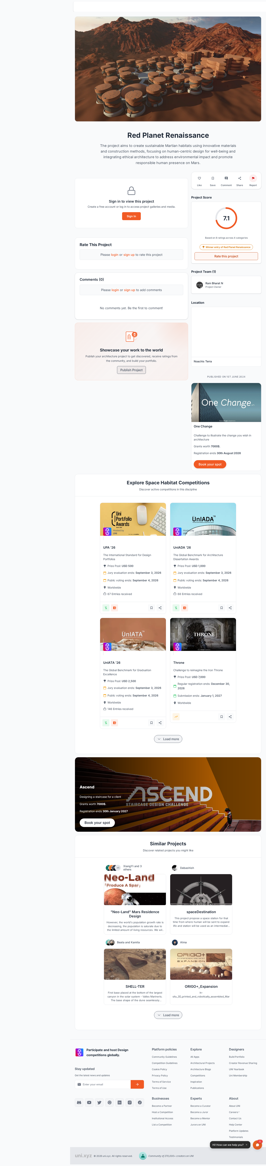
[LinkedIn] (119, 1102)
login (114, 255)
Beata (121, 942)
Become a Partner (162, 1105)
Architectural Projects (202, 1062)
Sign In (131, 216)
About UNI (234, 1105)
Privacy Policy (160, 1075)
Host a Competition (162, 1111)
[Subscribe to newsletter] (137, 1084)
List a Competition (162, 1124)
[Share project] (240, 178)
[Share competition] (160, 607)
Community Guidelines (164, 1056)
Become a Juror (199, 1111)
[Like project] (199, 178)
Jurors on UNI (198, 1124)
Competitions (197, 1075)
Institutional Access (162, 1118)
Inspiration (196, 1081)
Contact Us (235, 1118)
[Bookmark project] (213, 178)
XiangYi (128, 866)
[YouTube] (89, 1102)
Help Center (235, 1124)
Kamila (135, 942)
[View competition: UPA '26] (133, 519)
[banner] (226, 427)
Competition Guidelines (164, 1062)
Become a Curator (200, 1105)
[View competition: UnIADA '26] (203, 519)
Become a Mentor (200, 1118)
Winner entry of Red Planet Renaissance (228, 247)
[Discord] (79, 1102)
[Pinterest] (109, 1102)
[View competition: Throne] (203, 634)
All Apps (194, 1056)
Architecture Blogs (200, 1069)
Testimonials (236, 1136)
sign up (129, 255)
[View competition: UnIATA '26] (133, 634)
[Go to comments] (226, 178)
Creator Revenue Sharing (243, 1062)
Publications (197, 1087)
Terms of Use (159, 1087)
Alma (183, 942)
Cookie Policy (159, 1069)
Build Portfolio (236, 1056)
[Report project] (253, 178)
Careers (233, 1111)
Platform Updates (238, 1130)
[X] (99, 1102)
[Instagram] (129, 1102)
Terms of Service (161, 1081)
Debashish (187, 867)
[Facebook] (140, 1102)
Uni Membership (238, 1075)
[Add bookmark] (151, 607)
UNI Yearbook (236, 1069)
